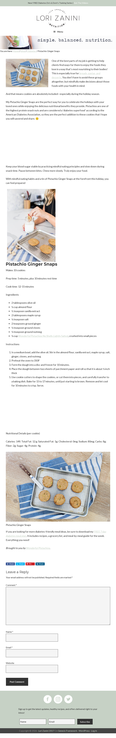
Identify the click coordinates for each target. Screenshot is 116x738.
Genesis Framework (67, 730)
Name (9, 631)
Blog (23, 51)
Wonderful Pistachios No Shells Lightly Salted (43, 335)
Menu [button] (60, 31)
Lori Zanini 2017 (46, 730)
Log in (94, 730)
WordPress (84, 730)
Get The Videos (81, 3)
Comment (11, 585)
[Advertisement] (58, 144)
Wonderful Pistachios (38, 548)
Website (10, 663)
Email (9, 647)
